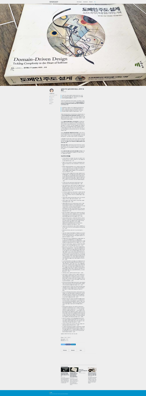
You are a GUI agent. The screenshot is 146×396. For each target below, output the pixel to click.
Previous (65, 350)
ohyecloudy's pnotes (54, 2)
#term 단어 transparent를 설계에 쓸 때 (83, 370)
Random (91, 1)
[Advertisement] (78, 359)
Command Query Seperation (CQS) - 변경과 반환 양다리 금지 (65, 374)
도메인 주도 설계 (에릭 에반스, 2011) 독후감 (72, 89)
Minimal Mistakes (65, 393)
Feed (51, 392)
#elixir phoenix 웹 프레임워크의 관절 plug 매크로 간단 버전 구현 (92, 374)
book (67, 339)
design (65, 337)
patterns (69, 337)
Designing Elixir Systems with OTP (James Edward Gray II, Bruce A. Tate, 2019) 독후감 (73, 374)
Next (81, 350)
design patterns (79, 102)
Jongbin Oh (52, 93)
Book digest (79, 1)
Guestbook (85, 1)
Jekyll (62, 393)
